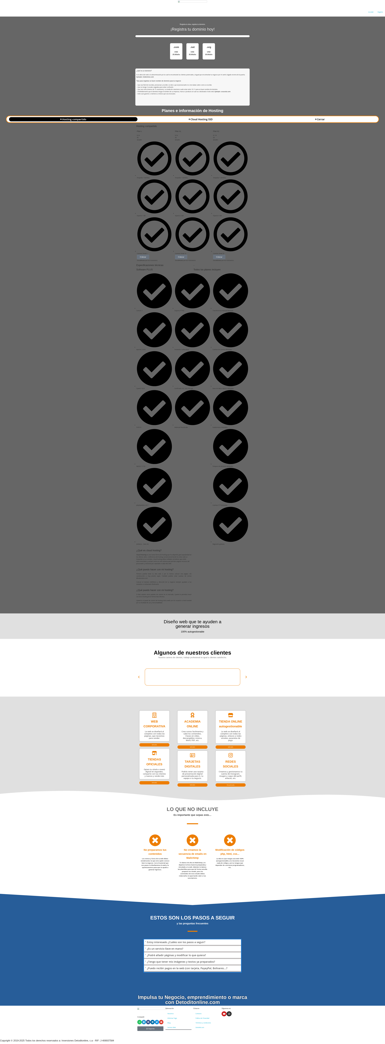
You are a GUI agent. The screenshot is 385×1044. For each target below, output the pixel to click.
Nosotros (170, 1014)
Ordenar (143, 257)
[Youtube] (224, 1013)
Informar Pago (172, 1018)
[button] (138, 677)
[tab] (73, 119)
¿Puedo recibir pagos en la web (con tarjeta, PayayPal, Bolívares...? (187, 968)
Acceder (371, 12)
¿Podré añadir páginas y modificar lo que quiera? (176, 955)
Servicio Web (171, 1027)
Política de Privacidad (202, 1018)
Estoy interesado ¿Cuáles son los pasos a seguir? (176, 942)
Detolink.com (200, 1027)
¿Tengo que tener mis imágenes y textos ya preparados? (181, 961)
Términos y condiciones (203, 1023)
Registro (380, 12)
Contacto (199, 1014)
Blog (168, 1023)
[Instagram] (229, 1013)
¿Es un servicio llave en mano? (165, 948)
